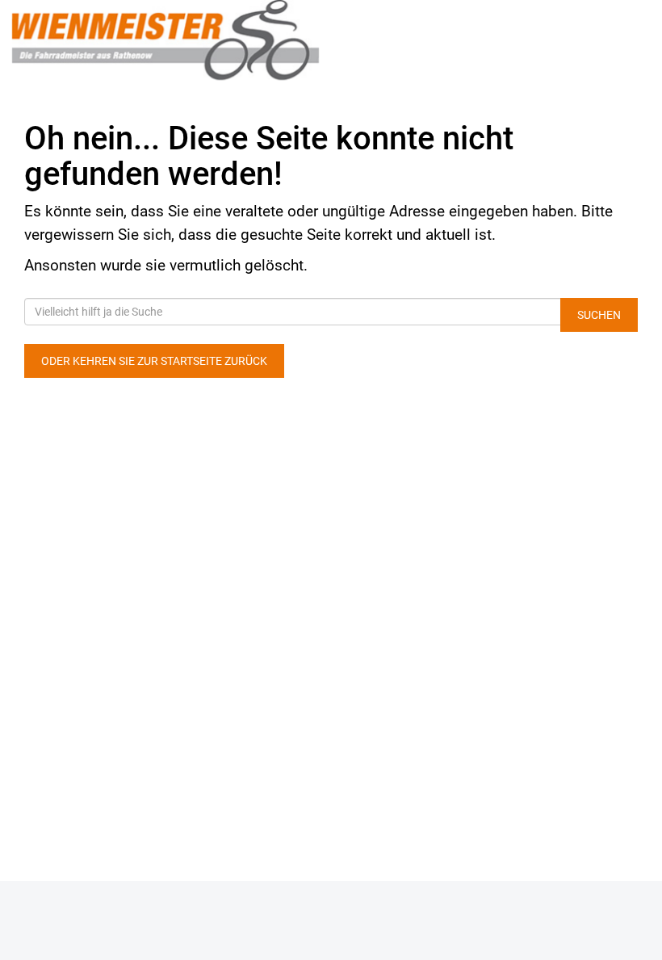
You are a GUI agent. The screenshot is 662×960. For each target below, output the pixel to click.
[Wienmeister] (165, 40)
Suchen (599, 314)
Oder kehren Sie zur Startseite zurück (154, 360)
